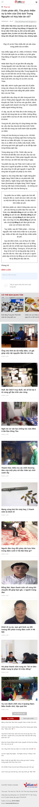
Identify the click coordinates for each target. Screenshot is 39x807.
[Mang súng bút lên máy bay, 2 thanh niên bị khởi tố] (19, 494)
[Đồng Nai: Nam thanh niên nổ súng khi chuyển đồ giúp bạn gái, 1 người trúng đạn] (19, 572)
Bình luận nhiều (28, 718)
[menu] (2, 2)
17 (14, 729)
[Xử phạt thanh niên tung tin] (19, 652)
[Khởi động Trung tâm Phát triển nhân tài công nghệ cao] (12, 304)
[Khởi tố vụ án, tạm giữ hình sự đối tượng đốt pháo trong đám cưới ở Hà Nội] (19, 612)
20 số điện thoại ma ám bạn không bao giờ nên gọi (17, 767)
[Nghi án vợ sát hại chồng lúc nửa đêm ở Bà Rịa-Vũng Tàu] (19, 414)
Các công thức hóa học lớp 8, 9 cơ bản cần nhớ (16, 749)
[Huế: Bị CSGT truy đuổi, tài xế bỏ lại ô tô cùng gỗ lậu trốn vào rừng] (19, 375)
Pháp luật (7, 7)
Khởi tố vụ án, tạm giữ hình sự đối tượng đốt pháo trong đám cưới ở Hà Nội (18, 629)
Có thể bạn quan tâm (12, 295)
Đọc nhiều (10, 718)
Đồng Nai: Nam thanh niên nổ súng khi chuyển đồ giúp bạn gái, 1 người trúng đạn (18, 589)
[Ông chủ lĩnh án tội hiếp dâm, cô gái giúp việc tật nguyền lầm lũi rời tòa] (19, 336)
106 (34, 749)
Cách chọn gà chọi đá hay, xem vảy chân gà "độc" (17, 772)
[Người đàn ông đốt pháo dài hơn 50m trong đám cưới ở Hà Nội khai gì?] (19, 533)
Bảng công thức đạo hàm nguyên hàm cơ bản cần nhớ (18, 722)
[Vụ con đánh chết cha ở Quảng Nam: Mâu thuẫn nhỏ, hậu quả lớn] (19, 689)
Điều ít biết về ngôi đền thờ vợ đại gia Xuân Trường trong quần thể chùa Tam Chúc (17, 761)
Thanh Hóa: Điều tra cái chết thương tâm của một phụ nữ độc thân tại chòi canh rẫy (18, 470)
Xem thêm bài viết (19, 713)
